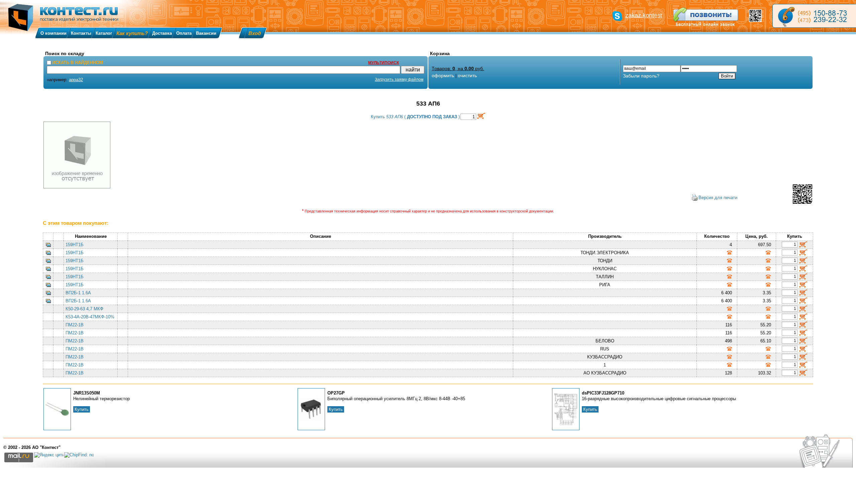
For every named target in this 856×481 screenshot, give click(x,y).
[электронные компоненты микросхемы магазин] (814, 16)
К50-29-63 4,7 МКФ (84, 308)
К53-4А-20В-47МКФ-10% (90, 316)
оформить (443, 75)
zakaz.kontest (643, 15)
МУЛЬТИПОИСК (383, 62)
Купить (82, 409)
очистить (467, 75)
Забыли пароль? (641, 75)
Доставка (162, 33)
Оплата (184, 33)
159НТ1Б (75, 244)
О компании (53, 33)
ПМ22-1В (75, 324)
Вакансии (206, 33)
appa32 (76, 79)
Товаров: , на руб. (458, 68)
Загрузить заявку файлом (399, 79)
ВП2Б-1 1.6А (78, 292)
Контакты (81, 33)
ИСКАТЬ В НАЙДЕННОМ (77, 62)
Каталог (104, 33)
